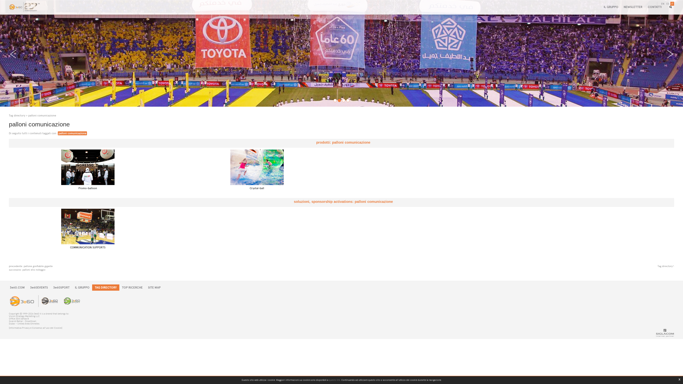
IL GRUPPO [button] (611, 7)
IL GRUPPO (82, 287)
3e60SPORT (61, 287)
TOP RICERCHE (132, 287)
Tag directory (17, 115)
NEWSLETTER (633, 7)
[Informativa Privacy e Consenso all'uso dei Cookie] (35, 328)
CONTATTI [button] (655, 7)
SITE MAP (154, 287)
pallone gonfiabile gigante (38, 266)
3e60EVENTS (39, 287)
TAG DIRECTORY (106, 287)
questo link (334, 380)
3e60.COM (17, 287)
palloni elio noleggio (33, 269)
